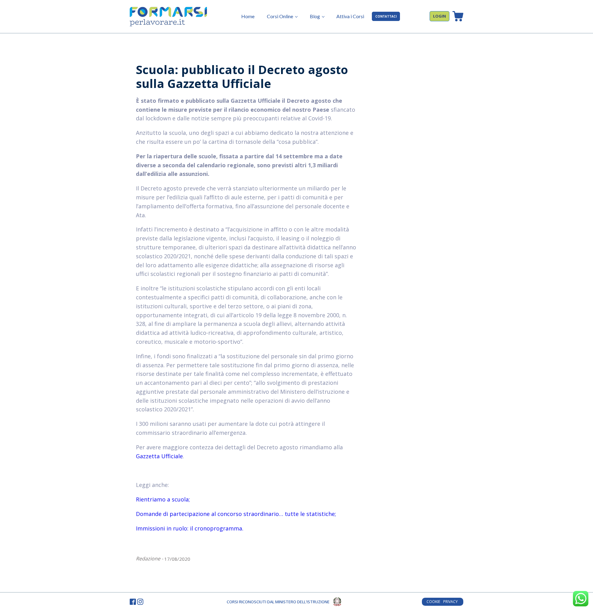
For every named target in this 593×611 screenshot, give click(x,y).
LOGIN (439, 16)
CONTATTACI (386, 16)
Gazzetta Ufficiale (159, 456)
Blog (315, 16)
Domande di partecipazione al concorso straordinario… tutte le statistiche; (236, 513)
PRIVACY (451, 601)
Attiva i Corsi (350, 16)
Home (247, 16)
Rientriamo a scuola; (163, 499)
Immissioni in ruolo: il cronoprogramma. (189, 528)
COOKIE (433, 601)
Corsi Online (280, 16)
